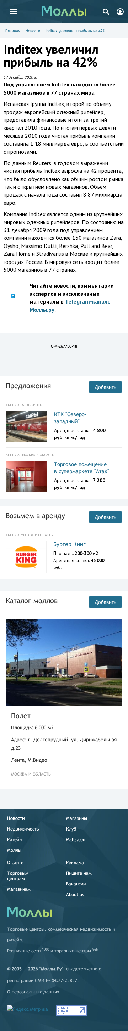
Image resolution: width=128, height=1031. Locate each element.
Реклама (75, 862)
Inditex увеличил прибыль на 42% (75, 31)
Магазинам (19, 889)
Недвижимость (23, 829)
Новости (33, 31)
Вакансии (76, 883)
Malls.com (76, 839)
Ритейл (14, 839)
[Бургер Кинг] (26, 557)
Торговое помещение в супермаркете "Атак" (81, 467)
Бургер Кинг (69, 544)
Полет (21, 716)
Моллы (14, 850)
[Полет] (64, 662)
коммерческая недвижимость (79, 929)
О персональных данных (33, 992)
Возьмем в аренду (35, 515)
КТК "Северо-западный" (70, 417)
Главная (12, 31)
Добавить (105, 387)
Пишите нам (79, 873)
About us (75, 894)
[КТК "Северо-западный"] (26, 426)
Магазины (76, 818)
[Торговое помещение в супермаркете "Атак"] (26, 476)
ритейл (14, 939)
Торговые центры (25, 929)
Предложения (28, 385)
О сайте (15, 862)
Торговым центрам (17, 876)
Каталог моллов (32, 600)
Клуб (71, 829)
